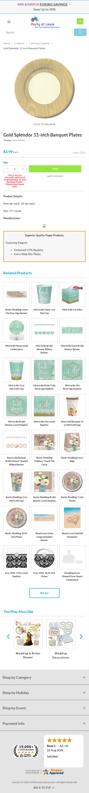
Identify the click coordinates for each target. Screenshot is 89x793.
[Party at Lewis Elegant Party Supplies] (44, 21)
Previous (8, 636)
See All (44, 592)
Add (55, 168)
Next (80, 636)
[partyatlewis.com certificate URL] (44, 771)
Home (6, 43)
